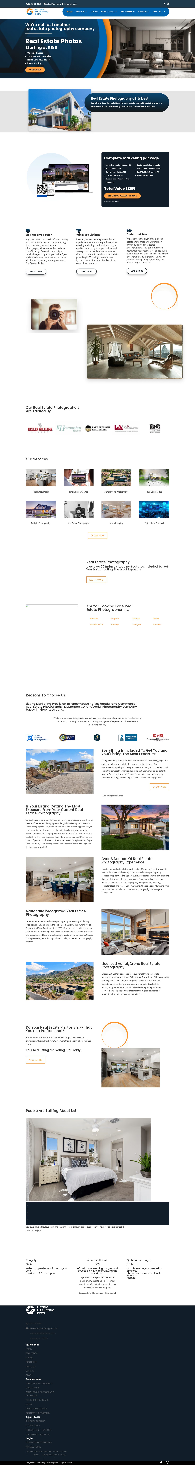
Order (94, 11)
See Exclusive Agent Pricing (122, 195)
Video (29, 1404)
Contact (157, 11)
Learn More (36, 271)
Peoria (156, 618)
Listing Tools (33, 1425)
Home (69, 11)
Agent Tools (108, 11)
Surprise (115, 618)
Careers (142, 11)
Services (80, 11)
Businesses (126, 11)
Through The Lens (35, 1421)
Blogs (29, 1375)
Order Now (35, 69)
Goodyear (136, 624)
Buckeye (115, 624)
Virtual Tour (32, 1387)
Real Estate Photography (39, 1383)
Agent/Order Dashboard (39, 1442)
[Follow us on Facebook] (164, 4)
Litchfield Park (96, 624)
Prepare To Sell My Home (39, 1430)
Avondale (157, 624)
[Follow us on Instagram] (168, 4)
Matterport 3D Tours (37, 1400)
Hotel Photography (36, 1408)
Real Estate (31, 1353)
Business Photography (38, 1413)
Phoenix (94, 618)
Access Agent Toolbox (37, 1434)
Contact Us (35, 1060)
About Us (31, 1366)
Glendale (136, 618)
